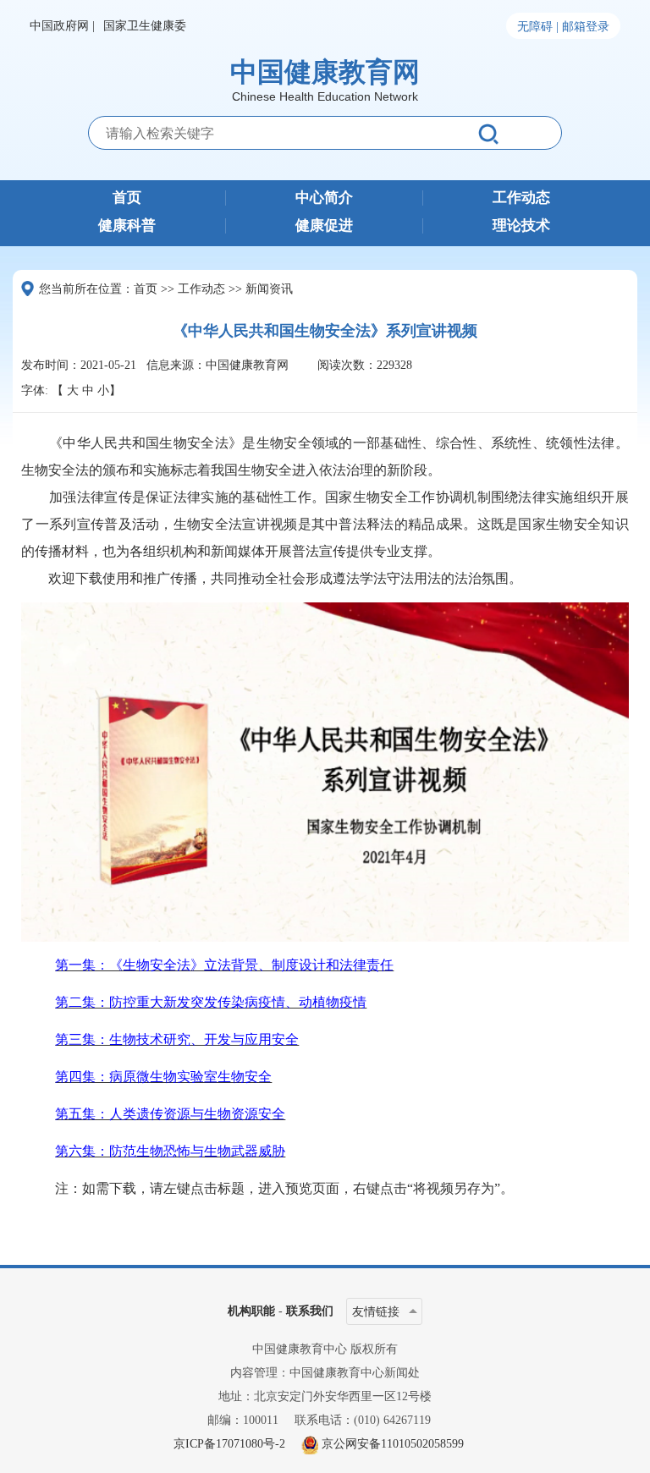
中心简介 (324, 198)
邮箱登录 (585, 26)
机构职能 (251, 1311)
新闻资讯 (269, 289)
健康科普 (127, 226)
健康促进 (324, 226)
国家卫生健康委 (144, 25)
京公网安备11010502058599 (393, 1443)
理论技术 (521, 226)
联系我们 (309, 1311)
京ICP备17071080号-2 (229, 1443)
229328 (394, 365)
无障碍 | (538, 26)
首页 (127, 198)
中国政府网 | (62, 25)
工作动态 (521, 198)
